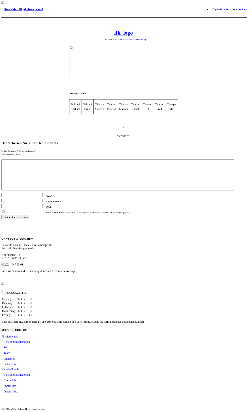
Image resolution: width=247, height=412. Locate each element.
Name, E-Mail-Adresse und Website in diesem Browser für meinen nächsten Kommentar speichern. (88, 213)
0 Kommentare (126, 39)
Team (7, 352)
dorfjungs (142, 39)
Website (49, 207)
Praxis (7, 347)
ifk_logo (123, 33)
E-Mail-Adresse (53, 201)
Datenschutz (11, 364)
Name (49, 196)
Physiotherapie (9, 336)
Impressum (10, 358)
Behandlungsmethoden (17, 341)
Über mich (10, 380)
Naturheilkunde (10, 369)
